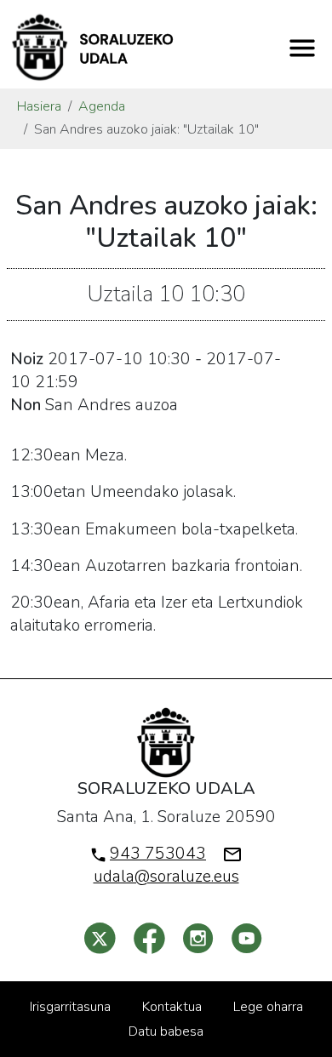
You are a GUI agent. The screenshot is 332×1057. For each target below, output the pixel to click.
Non (25, 405)
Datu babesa (166, 1031)
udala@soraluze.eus (166, 877)
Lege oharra (268, 1006)
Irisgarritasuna (70, 1006)
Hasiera (39, 106)
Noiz (26, 359)
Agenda (101, 106)
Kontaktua (172, 1006)
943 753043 (158, 854)
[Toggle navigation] (302, 47)
